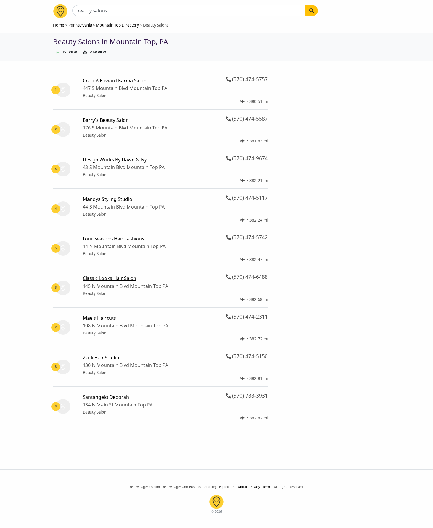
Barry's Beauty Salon (106, 120)
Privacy (255, 487)
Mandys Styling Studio (107, 199)
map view (97, 52)
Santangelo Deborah (106, 397)
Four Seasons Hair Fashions (113, 238)
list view (69, 52)
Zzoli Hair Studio (101, 357)
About (242, 487)
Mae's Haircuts (99, 318)
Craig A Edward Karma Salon (114, 80)
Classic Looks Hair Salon (109, 278)
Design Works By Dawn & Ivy (115, 159)
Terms (266, 487)
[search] (311, 10)
